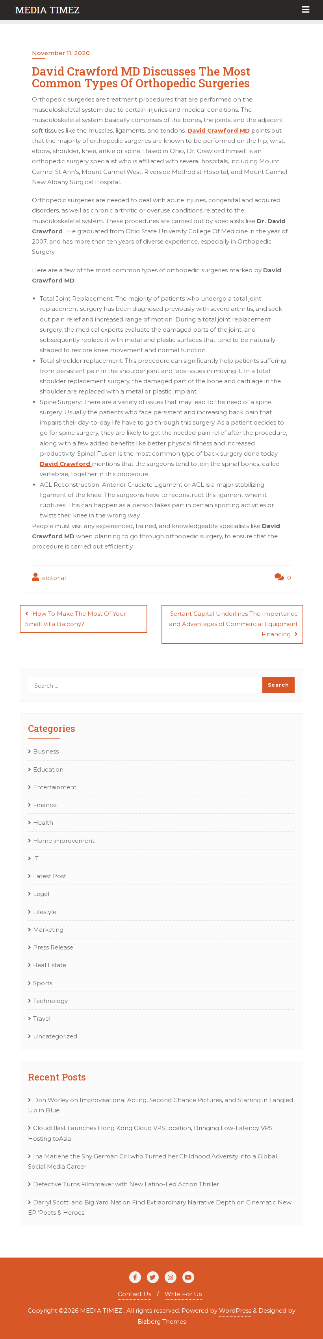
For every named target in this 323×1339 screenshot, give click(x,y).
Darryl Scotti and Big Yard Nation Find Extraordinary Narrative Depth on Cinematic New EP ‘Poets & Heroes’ (159, 1207)
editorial (53, 578)
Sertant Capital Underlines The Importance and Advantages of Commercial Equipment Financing (233, 624)
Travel (41, 1018)
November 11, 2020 (61, 53)
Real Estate (49, 965)
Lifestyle (44, 912)
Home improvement (64, 840)
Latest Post (49, 876)
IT (36, 858)
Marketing (48, 929)
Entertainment (54, 787)
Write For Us (183, 1294)
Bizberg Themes (161, 1321)
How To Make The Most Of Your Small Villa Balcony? (75, 619)
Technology (50, 1001)
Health (43, 822)
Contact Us (134, 1294)
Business (46, 751)
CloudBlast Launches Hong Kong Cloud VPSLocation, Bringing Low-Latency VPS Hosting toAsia (150, 1133)
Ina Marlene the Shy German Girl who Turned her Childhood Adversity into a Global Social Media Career (152, 1161)
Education (48, 769)
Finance (45, 805)
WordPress (235, 1310)
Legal (41, 894)
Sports (42, 983)
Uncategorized (55, 1036)
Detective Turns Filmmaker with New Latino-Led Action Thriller (126, 1184)
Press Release (53, 947)
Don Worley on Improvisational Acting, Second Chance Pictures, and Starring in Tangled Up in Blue (160, 1105)
